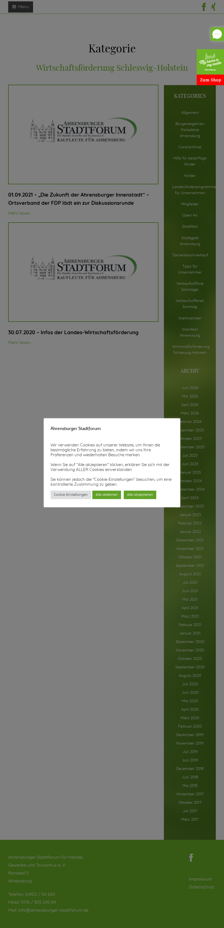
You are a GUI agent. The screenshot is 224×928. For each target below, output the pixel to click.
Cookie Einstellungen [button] (71, 495)
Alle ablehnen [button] (107, 495)
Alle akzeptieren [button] (140, 495)
